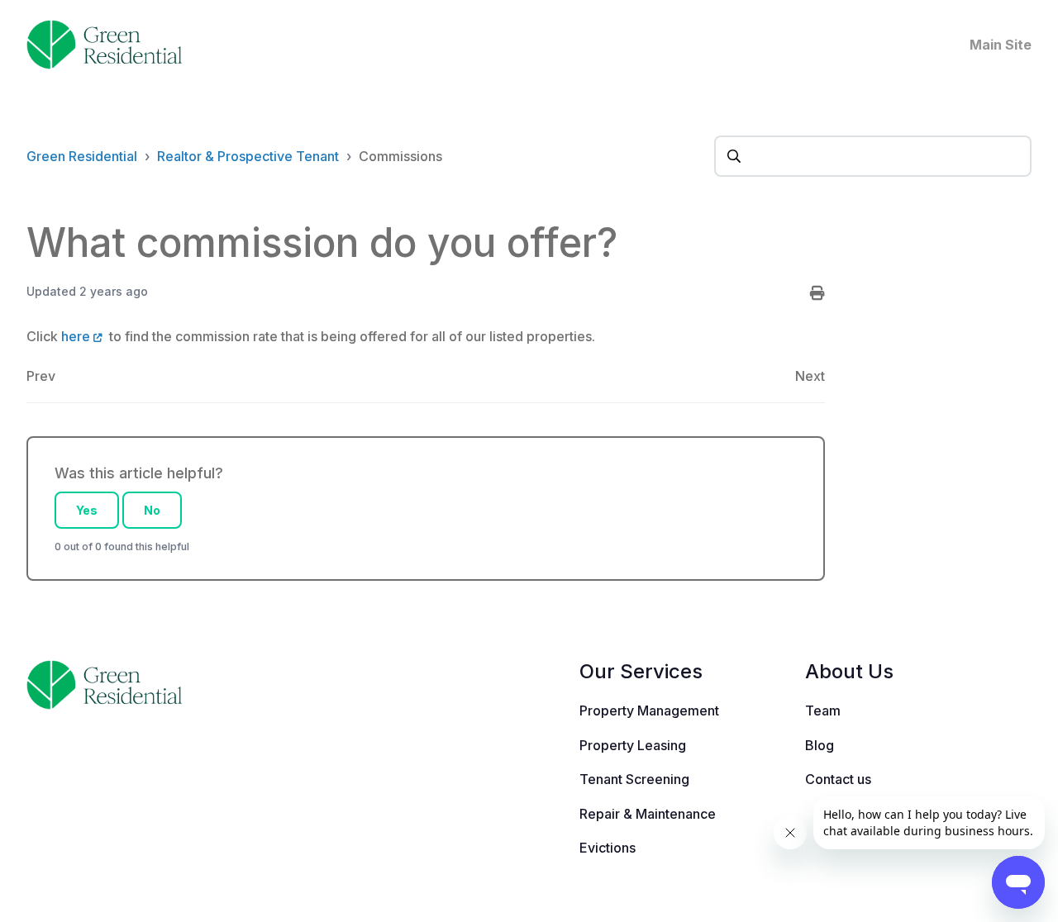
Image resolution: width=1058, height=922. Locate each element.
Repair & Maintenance (647, 814)
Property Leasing (632, 745)
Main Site (1001, 44)
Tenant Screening (634, 779)
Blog (819, 745)
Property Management (649, 710)
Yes (87, 510)
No (152, 510)
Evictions (607, 847)
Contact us (838, 779)
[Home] (104, 44)
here (75, 336)
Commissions (400, 156)
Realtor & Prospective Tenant (248, 156)
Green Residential (81, 156)
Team (823, 710)
